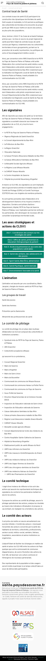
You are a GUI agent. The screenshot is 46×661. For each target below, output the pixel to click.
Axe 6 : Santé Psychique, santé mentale (19, 266)
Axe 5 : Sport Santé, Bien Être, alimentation (21, 261)
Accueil (4, 8)
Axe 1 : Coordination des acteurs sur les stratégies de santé (23, 233)
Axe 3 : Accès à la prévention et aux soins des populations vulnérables (23, 248)
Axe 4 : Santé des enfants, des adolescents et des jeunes (23, 255)
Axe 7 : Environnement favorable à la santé (21, 270)
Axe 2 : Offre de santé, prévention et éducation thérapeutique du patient (23, 241)
